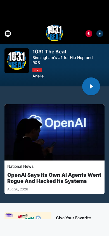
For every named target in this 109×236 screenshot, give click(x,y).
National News (20, 166)
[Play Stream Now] (99, 33)
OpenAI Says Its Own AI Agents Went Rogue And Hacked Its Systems (54, 178)
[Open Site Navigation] (7, 33)
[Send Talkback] (89, 33)
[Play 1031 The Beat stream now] (16, 61)
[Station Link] (54, 34)
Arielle (38, 76)
